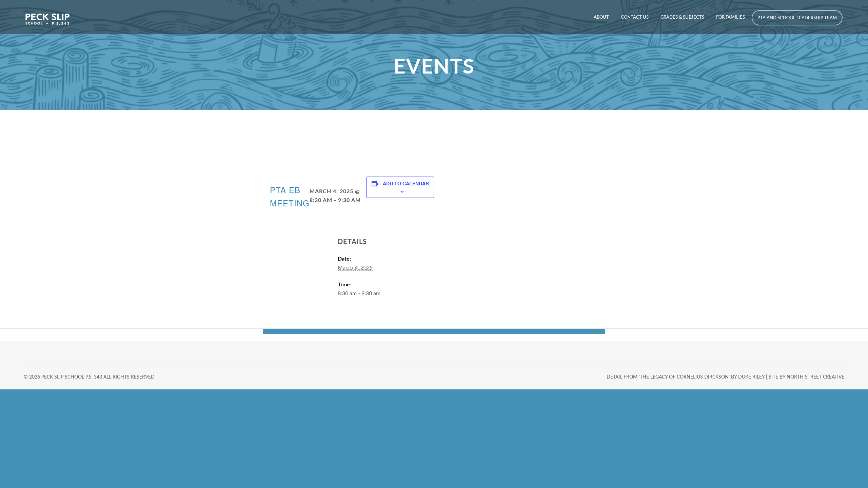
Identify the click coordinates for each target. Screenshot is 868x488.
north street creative (815, 377)
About (601, 17)
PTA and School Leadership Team (797, 18)
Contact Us (635, 17)
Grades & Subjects (682, 17)
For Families (730, 17)
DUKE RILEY (751, 377)
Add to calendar (406, 183)
